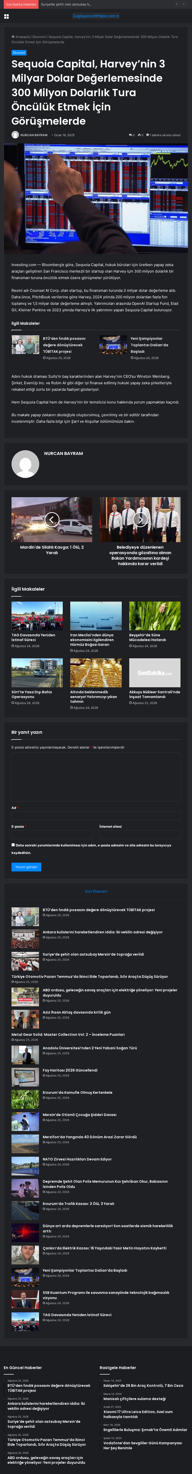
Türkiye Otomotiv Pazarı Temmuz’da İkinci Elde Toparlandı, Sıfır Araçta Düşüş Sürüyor (90, 976)
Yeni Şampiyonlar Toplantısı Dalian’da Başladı (149, 345)
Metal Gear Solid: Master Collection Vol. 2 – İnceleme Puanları (68, 1034)
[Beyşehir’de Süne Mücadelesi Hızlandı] (154, 616)
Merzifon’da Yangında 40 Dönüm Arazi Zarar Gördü (90, 1136)
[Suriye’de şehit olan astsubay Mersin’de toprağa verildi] (25, 961)
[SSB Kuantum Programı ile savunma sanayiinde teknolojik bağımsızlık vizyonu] (25, 1299)
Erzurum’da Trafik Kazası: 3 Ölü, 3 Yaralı (78, 1203)
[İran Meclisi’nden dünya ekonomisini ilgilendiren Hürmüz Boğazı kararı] (96, 616)
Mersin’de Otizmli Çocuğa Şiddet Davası (79, 1114)
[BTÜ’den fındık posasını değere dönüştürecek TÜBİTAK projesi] (25, 344)
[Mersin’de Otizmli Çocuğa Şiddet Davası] (25, 1121)
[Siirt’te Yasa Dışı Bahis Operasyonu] (37, 672)
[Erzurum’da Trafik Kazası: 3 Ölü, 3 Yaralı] (25, 1210)
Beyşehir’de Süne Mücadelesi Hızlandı (147, 637)
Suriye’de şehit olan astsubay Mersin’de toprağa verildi (83, 4)
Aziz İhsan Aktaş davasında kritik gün (77, 1012)
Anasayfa (22, 37)
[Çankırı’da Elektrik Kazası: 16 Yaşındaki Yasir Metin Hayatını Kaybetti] (25, 1255)
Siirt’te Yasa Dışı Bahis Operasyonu (32, 694)
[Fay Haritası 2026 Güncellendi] (25, 1077)
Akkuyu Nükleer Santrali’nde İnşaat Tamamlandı (154, 694)
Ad (15, 808)
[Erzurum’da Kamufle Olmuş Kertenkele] (25, 1099)
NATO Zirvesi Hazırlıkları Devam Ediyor (77, 1159)
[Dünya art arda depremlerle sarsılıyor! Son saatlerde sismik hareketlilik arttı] (25, 1232)
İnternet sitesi (111, 826)
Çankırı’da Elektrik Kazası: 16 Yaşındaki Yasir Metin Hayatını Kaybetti (104, 1248)
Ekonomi (39, 37)
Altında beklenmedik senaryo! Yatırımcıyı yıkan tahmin (93, 697)
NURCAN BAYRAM (34, 135)
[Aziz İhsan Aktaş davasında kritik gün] (25, 1019)
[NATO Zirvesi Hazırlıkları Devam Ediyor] (25, 1166)
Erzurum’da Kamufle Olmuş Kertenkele (77, 1092)
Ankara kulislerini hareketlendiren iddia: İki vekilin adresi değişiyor (103, 932)
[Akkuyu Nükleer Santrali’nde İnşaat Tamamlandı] (154, 672)
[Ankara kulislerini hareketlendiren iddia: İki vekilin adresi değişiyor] (25, 939)
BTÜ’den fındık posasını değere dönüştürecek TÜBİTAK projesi (64, 345)
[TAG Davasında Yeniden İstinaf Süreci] (37, 616)
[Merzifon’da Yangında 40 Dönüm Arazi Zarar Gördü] (25, 1143)
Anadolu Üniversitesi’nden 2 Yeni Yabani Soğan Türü (90, 1048)
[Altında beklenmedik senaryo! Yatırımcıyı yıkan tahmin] (96, 672)
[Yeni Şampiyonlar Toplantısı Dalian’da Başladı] (113, 344)
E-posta (19, 826)
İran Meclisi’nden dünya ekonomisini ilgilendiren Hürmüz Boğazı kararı (92, 640)
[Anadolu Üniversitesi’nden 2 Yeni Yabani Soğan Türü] (25, 1055)
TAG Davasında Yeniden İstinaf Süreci (33, 637)
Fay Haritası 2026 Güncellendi (70, 1070)
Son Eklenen (96, 891)
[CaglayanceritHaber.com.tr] (96, 15)
